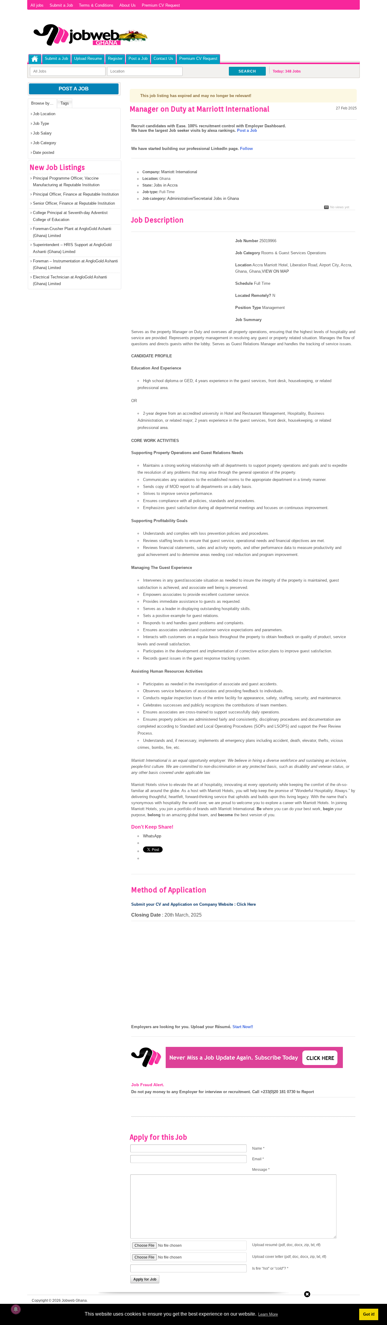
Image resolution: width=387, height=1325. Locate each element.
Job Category (44, 143)
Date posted (43, 152)
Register (115, 58)
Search (247, 71)
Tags (64, 103)
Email (258, 1159)
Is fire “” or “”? (270, 1268)
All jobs (37, 5)
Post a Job (138, 58)
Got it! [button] (369, 1314)
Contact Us (163, 58)
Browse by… (42, 103)
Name (258, 1148)
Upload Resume (88, 58)
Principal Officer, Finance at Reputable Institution (76, 194)
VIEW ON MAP (275, 271)
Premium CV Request (161, 5)
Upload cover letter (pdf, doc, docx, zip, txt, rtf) (289, 1257)
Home (35, 59)
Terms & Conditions (96, 5)
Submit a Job (61, 5)
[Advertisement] (182, 282)
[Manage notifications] (16, 1309)
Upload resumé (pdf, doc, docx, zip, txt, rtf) (286, 1245)
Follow (246, 148)
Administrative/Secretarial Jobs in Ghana (203, 198)
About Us (127, 5)
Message (261, 1169)
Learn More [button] (268, 1314)
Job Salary (42, 133)
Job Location (44, 114)
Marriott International (179, 172)
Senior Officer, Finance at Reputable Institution (74, 203)
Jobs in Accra (165, 185)
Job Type (41, 123)
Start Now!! (243, 1027)
